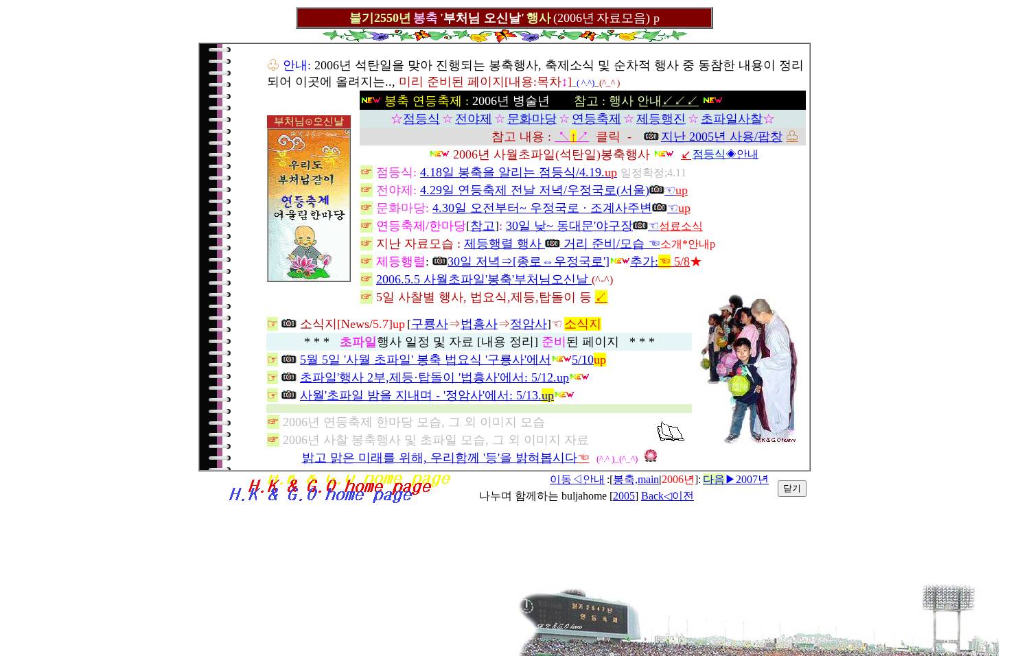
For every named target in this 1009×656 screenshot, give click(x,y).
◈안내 (725, 154)
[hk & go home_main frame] (339, 501)
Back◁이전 (667, 496)
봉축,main (636, 479)
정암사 (528, 324)
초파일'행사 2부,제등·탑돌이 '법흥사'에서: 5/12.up (434, 377)
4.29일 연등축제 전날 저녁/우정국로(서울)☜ (547, 190)
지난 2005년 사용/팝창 (721, 136)
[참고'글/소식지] (670, 437)
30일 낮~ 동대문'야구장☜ (582, 226)
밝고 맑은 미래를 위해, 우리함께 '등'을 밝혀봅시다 (439, 458)
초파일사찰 (732, 119)
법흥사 (479, 324)
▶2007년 (736, 479)
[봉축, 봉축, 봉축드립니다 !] (308, 277)
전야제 (473, 119)
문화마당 (532, 119)
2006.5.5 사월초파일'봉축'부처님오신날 (484, 279)
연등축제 (596, 119)
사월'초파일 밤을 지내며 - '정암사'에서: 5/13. (427, 395)
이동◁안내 (577, 479)
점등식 (421, 119)
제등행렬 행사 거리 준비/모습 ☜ (562, 243)
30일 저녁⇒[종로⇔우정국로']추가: (553, 261)
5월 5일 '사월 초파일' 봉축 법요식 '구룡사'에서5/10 (447, 359)
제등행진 (661, 119)
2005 (624, 496)
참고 (482, 226)
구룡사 (429, 324)
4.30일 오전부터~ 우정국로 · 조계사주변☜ (555, 208)
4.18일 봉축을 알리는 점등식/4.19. (512, 172)
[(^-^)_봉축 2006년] (748, 440)
